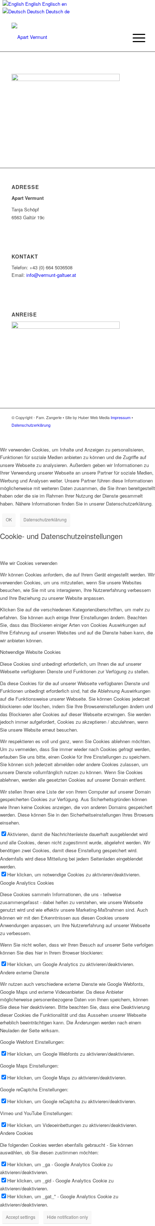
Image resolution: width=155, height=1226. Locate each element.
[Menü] (133, 37)
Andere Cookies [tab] (16, 1133)
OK (9, 519)
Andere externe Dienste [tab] (24, 972)
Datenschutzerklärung (31, 425)
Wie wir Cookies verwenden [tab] (28, 563)
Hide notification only (67, 1217)
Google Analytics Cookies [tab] (27, 882)
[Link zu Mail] (138, 432)
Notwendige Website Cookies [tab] (30, 651)
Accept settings (20, 1217)
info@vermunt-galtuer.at (51, 274)
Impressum (120, 417)
